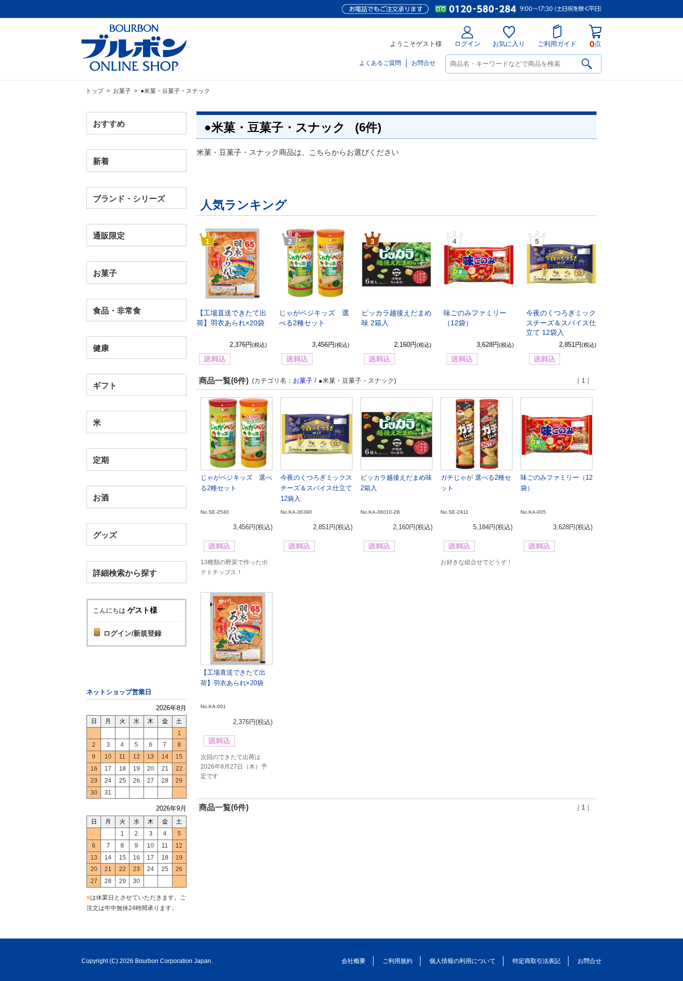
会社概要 (354, 961)
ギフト (105, 385)
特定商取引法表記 (536, 961)
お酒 (101, 497)
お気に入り (508, 43)
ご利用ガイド (557, 43)
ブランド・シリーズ (129, 198)
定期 (101, 460)
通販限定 (109, 235)
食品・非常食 (117, 310)
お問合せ (424, 62)
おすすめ (109, 123)
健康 (101, 347)
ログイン (467, 43)
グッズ (105, 534)
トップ (95, 90)
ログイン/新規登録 (133, 633)
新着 (101, 160)
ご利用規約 (397, 961)
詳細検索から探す (125, 572)
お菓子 (122, 90)
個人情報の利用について (463, 961)
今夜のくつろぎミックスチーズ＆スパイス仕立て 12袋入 (561, 322)
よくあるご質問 (380, 62)
